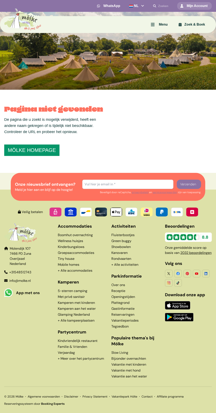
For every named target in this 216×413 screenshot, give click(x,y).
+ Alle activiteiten (124, 264)
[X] (169, 273)
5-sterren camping (72, 291)
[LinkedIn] (206, 273)
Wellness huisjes (70, 241)
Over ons (118, 285)
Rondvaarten (121, 258)
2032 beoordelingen (196, 253)
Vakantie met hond (125, 370)
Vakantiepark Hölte (124, 396)
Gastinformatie (123, 308)
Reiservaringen (122, 314)
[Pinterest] (187, 273)
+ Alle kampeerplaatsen (76, 320)
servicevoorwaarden (165, 192)
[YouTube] (196, 273)
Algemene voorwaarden (44, 396)
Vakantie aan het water (129, 376)
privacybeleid (140, 192)
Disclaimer (71, 396)
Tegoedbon (120, 326)
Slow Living (119, 352)
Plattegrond (120, 302)
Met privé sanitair (71, 297)
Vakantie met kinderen (128, 364)
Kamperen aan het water (77, 308)
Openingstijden (123, 297)
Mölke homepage (32, 150)
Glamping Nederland (74, 314)
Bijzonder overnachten (128, 358)
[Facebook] (178, 273)
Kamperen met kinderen (76, 302)
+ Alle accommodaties (75, 270)
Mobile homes (68, 264)
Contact (147, 396)
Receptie (118, 291)
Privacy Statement (94, 396)
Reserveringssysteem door (34, 404)
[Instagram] (169, 283)
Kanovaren (119, 253)
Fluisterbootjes (123, 235)
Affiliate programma (170, 396)
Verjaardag (66, 352)
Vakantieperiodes (125, 320)
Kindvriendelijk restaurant (77, 341)
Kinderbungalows (71, 247)
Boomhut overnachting (75, 235)
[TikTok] (178, 283)
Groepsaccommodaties (76, 253)
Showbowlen (121, 247)
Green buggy (121, 241)
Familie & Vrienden (72, 346)
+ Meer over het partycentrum (81, 358)
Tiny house (66, 258)
